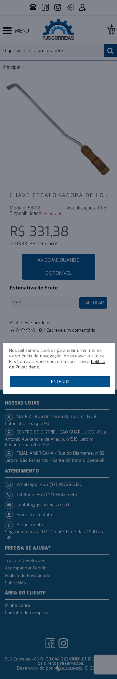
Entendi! (60, 381)
